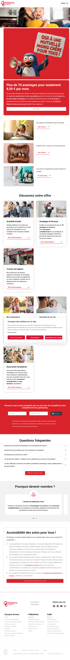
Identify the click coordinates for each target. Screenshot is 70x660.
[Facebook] (54, 606)
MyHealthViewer (51, 619)
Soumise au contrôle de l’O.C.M (55, 653)
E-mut (6, 617)
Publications (33, 614)
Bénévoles (7, 628)
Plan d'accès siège (9, 631)
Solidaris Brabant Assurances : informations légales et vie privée (28, 653)
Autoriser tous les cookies (16, 337)
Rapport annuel (32, 628)
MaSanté (49, 617)
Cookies (45, 650)
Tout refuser (35, 337)
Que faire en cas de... (10, 624)
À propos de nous (11, 614)
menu (63, 3)
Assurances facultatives (11, 619)
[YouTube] (61, 606)
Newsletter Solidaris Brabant (36, 621)
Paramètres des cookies (54, 337)
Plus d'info (36, 109)
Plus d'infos (42, 127)
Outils (49, 614)
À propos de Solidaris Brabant (13, 621)
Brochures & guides (34, 619)
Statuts (30, 631)
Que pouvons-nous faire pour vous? (35, 581)
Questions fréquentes (10, 626)
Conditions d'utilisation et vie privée (30, 650)
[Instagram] (65, 606)
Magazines (31, 617)
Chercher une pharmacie (54, 631)
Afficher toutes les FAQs (35, 473)
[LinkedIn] (57, 606)
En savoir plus (12, 332)
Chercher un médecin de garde (55, 633)
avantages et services (32, 565)
